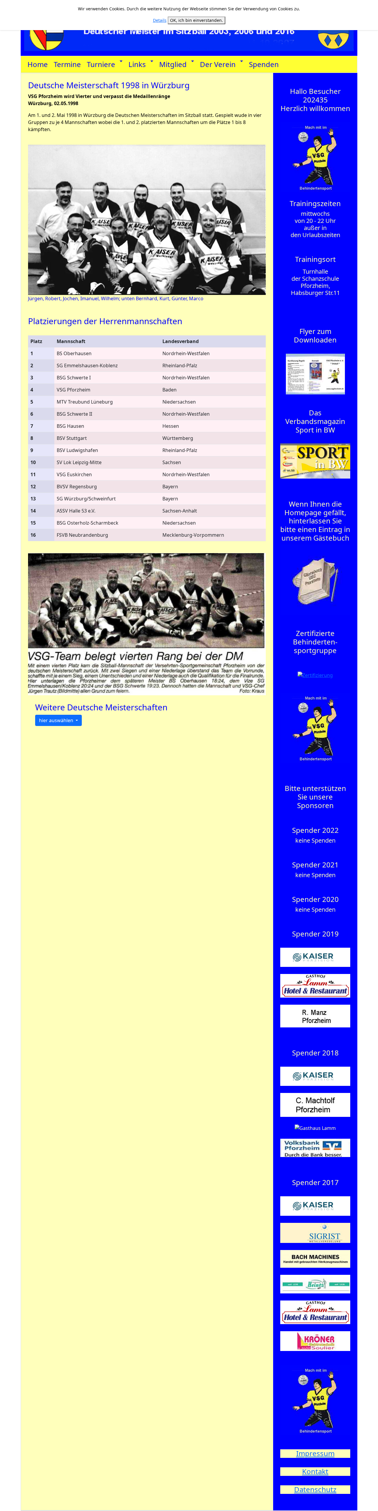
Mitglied (173, 64)
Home (37, 64)
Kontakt (315, 1471)
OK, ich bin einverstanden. (196, 20)
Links (137, 64)
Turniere (101, 64)
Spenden (264, 64)
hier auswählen (56, 720)
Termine (67, 64)
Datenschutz (315, 1489)
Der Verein (218, 64)
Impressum (315, 1453)
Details (160, 20)
